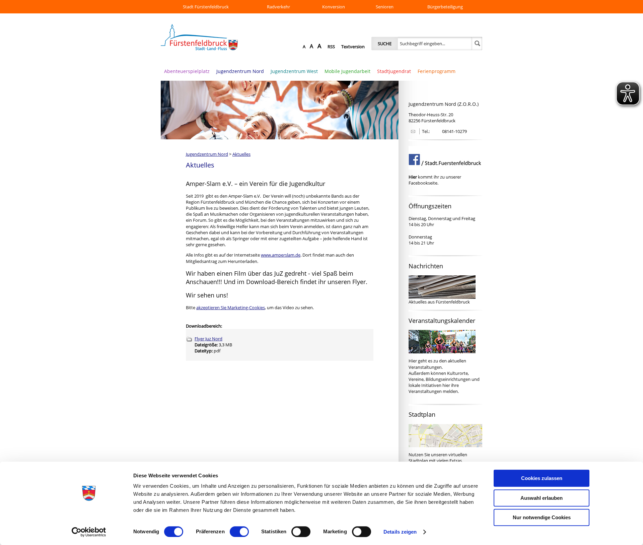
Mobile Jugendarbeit (347, 71)
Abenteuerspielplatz (187, 71)
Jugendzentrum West (294, 71)
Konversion (333, 7)
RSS (331, 47)
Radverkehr (278, 7)
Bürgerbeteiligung (445, 7)
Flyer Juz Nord (208, 339)
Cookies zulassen (541, 478)
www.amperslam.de (280, 255)
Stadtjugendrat (394, 71)
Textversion (353, 47)
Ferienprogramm (436, 71)
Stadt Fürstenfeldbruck (206, 7)
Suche (384, 44)
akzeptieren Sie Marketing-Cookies (230, 307)
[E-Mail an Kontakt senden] (412, 131)
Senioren (385, 7)
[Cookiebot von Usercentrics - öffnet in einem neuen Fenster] (89, 532)
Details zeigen (400, 532)
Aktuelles (241, 154)
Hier (413, 361)
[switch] (239, 531)
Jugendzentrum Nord (240, 71)
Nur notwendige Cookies (542, 517)
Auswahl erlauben (541, 498)
